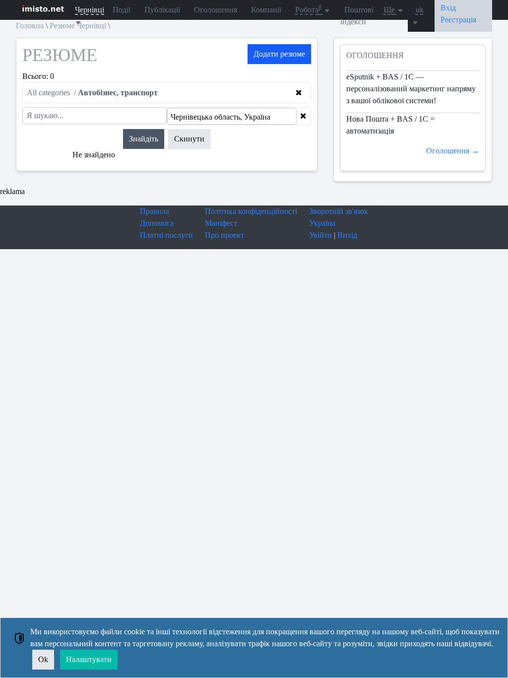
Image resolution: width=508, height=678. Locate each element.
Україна (322, 223)
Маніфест (221, 223)
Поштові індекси (357, 15)
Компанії (266, 9)
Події (121, 9)
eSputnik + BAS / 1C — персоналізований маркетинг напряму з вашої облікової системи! (411, 88)
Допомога (157, 223)
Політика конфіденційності (251, 211)
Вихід (347, 235)
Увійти (320, 235)
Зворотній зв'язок (338, 211)
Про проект (224, 235)
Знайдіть (143, 139)
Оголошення (215, 9)
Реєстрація (458, 19)
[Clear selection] (303, 116)
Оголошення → (452, 150)
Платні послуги (166, 235)
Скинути (189, 139)
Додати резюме (279, 54)
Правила (154, 211)
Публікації (162, 9)
